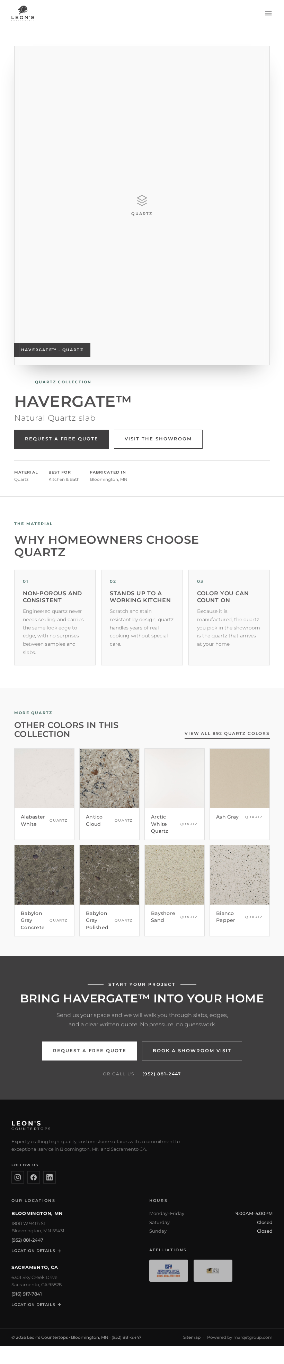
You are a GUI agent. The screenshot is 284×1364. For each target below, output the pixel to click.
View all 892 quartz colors (227, 733)
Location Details (33, 1250)
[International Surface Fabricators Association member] (168, 1271)
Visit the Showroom (158, 438)
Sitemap (192, 1337)
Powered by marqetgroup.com (240, 1337)
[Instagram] (17, 1177)
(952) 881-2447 (161, 1073)
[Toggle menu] (268, 13)
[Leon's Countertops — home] (23, 13)
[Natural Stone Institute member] (213, 1271)
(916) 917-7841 (26, 1294)
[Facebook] (33, 1177)
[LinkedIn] (49, 1177)
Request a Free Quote (61, 438)
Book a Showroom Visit (192, 1050)
